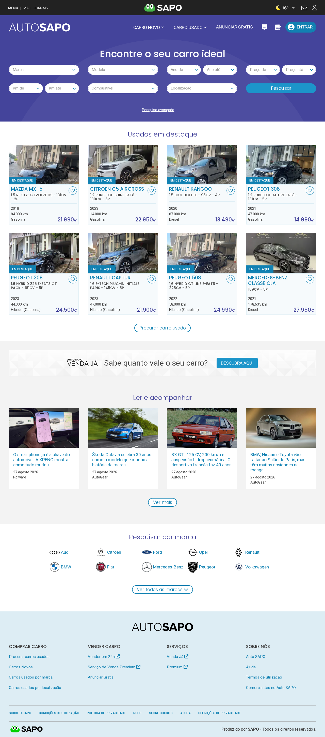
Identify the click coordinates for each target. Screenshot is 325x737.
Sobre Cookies (161, 713)
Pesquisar (281, 88)
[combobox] (44, 70)
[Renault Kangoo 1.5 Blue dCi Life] (202, 164)
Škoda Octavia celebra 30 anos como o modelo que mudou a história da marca (121, 459)
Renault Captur (114, 282)
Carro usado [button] (188, 27)
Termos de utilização (264, 677)
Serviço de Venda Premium (112, 667)
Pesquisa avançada (158, 110)
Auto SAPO (255, 656)
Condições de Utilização (59, 713)
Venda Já (175, 656)
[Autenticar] (304, 8)
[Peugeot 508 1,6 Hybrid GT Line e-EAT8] (202, 253)
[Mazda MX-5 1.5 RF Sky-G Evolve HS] (44, 164)
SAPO (26, 729)
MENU (13, 8)
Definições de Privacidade (219, 713)
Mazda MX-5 (39, 193)
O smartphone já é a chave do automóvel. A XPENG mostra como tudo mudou (41, 459)
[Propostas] (277, 27)
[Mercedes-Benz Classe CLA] (281, 253)
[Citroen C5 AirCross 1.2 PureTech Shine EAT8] (123, 164)
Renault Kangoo (194, 191)
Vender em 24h (102, 656)
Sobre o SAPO (20, 713)
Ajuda (251, 667)
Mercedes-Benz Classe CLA (267, 283)
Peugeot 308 (273, 193)
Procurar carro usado (162, 328)
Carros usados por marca (31, 677)
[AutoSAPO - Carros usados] (39, 27)
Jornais (41, 8)
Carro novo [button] (146, 27)
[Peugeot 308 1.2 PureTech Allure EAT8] (281, 164)
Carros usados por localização (35, 687)
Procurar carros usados (29, 656)
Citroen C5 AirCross (117, 193)
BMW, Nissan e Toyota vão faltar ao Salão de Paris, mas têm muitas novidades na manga (277, 462)
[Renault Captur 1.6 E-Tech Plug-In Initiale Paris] (123, 253)
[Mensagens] (264, 27)
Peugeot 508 (193, 282)
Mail (27, 8)
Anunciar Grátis (234, 26)
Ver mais (162, 502)
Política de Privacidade (106, 713)
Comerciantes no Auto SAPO (271, 687)
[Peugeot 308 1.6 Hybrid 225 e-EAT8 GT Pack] (44, 253)
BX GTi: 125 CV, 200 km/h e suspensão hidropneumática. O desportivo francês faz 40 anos (201, 459)
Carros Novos (21, 667)
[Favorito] (73, 190)
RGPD (137, 713)
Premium (175, 667)
